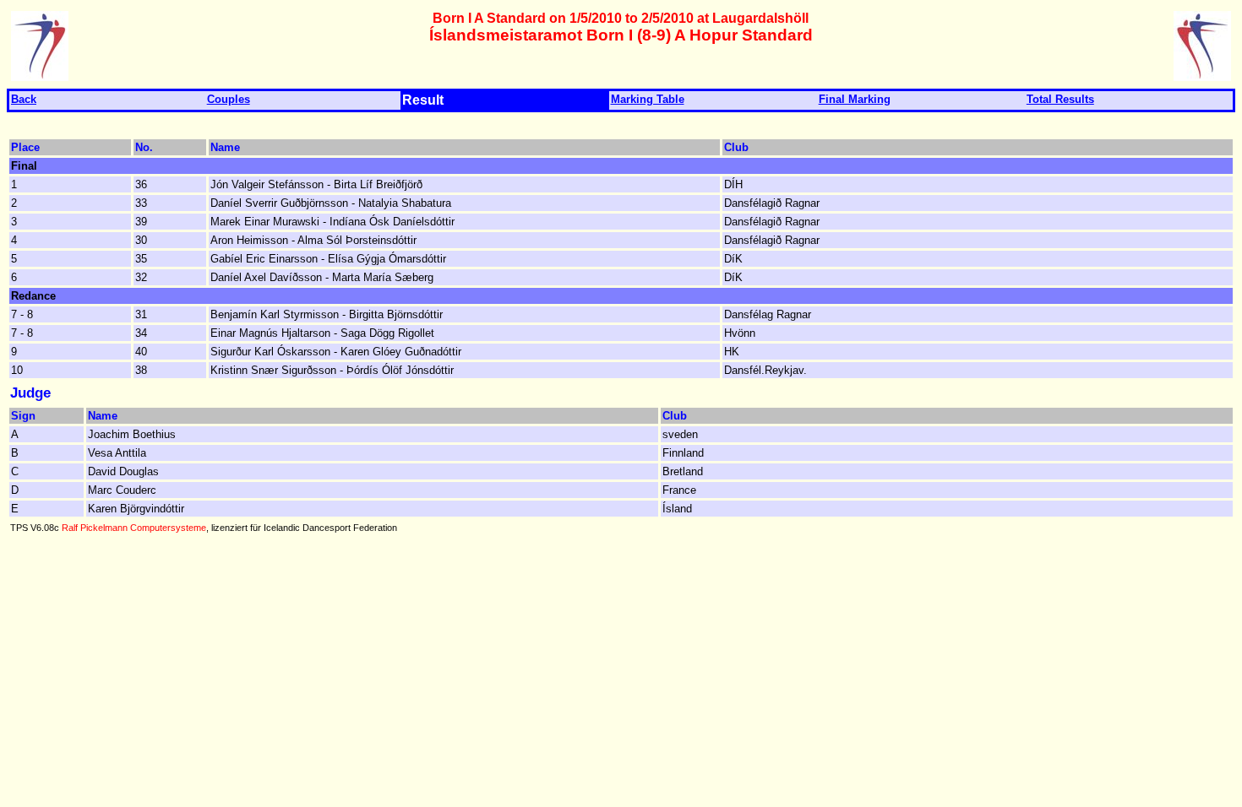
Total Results (1060, 99)
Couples (228, 99)
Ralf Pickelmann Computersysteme (134, 528)
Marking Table (647, 99)
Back (23, 99)
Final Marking (855, 99)
